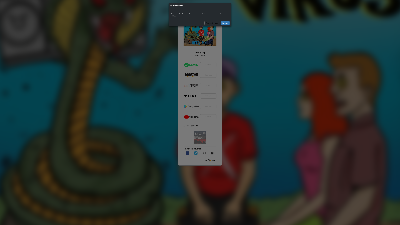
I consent (225, 23)
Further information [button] (212, 23)
